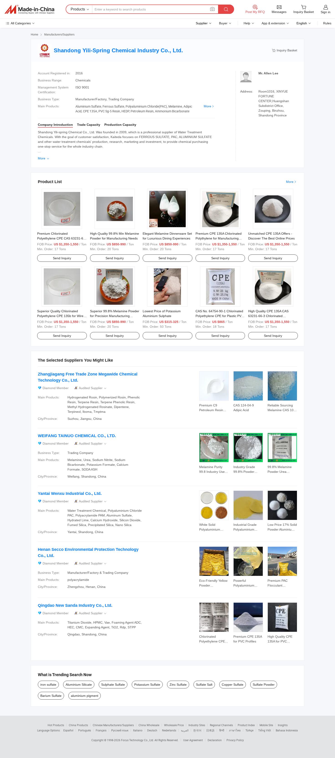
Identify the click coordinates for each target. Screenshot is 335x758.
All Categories (21, 23)
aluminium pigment (84, 696)
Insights (283, 725)
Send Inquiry (62, 258)
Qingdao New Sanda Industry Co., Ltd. (75, 605)
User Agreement (193, 740)
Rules (327, 23)
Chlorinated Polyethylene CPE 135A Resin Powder (213, 641)
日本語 (210, 730)
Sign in (325, 12)
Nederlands (169, 730)
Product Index (246, 725)
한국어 (197, 730)
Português (84, 730)
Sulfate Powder (264, 684)
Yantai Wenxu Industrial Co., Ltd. (70, 493)
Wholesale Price (174, 725)
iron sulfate (48, 684)
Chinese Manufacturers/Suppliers (113, 725)
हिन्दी (221, 730)
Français (101, 730)
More (207, 106)
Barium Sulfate (51, 696)
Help (247, 23)
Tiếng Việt (264, 730)
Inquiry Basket (284, 50)
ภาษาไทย (235, 730)
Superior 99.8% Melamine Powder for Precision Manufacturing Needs (114, 315)
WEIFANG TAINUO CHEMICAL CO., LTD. (77, 435)
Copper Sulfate (232, 684)
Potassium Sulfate (147, 684)
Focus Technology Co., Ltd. (138, 740)
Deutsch (152, 730)
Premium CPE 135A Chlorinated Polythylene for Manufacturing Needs (219, 238)
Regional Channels (221, 725)
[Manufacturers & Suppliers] (29, 9)
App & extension (273, 23)
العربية (184, 730)
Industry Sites (196, 725)
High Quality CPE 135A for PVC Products (280, 641)
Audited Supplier (93, 388)
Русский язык (119, 730)
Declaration (215, 740)
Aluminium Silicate (79, 684)
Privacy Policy (235, 740)
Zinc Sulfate (178, 684)
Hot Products (56, 725)
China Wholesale (149, 725)
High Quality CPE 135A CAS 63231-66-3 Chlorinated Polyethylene (268, 315)
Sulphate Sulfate (113, 684)
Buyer (223, 23)
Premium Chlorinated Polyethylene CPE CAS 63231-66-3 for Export (61, 238)
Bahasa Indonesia (287, 730)
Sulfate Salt (204, 684)
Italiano (137, 730)
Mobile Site (266, 725)
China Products (78, 725)
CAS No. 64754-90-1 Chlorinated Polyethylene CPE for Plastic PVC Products (220, 315)
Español (68, 730)
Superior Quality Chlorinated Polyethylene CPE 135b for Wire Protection (60, 315)
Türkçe (249, 730)
